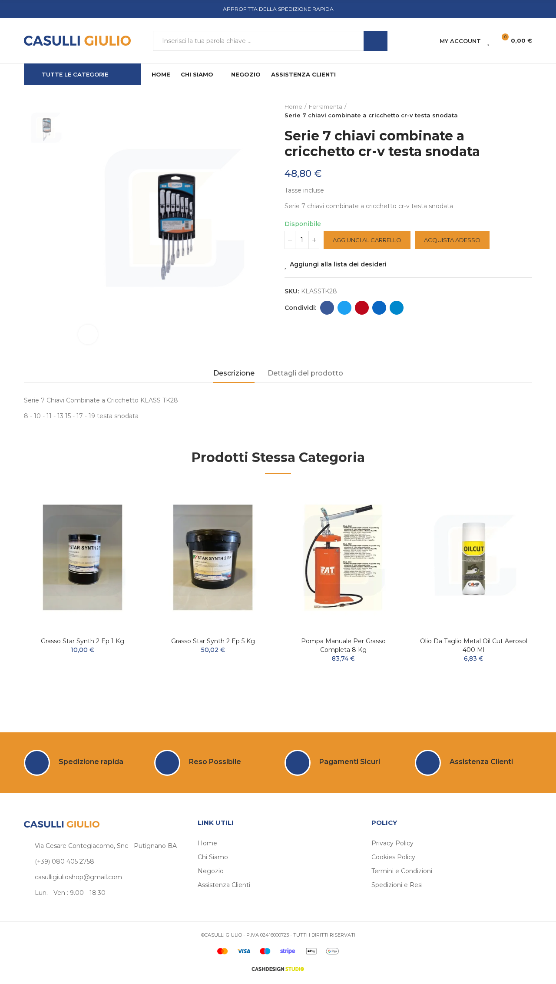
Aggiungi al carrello (367, 239)
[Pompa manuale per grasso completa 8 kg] (343, 557)
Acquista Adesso (452, 239)
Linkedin (379, 308)
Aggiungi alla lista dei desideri (338, 264)
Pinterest (362, 308)
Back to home (514, 111)
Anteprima (119, 517)
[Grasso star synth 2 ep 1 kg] (82, 557)
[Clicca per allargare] (88, 334)
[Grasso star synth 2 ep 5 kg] (212, 557)
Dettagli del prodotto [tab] (305, 373)
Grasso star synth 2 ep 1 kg (82, 641)
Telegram (397, 308)
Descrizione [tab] (234, 373)
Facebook (327, 308)
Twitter (344, 308)
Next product (525, 111)
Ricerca (375, 41)
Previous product (503, 111)
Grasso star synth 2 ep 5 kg (213, 641)
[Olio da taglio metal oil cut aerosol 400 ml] (473, 557)
